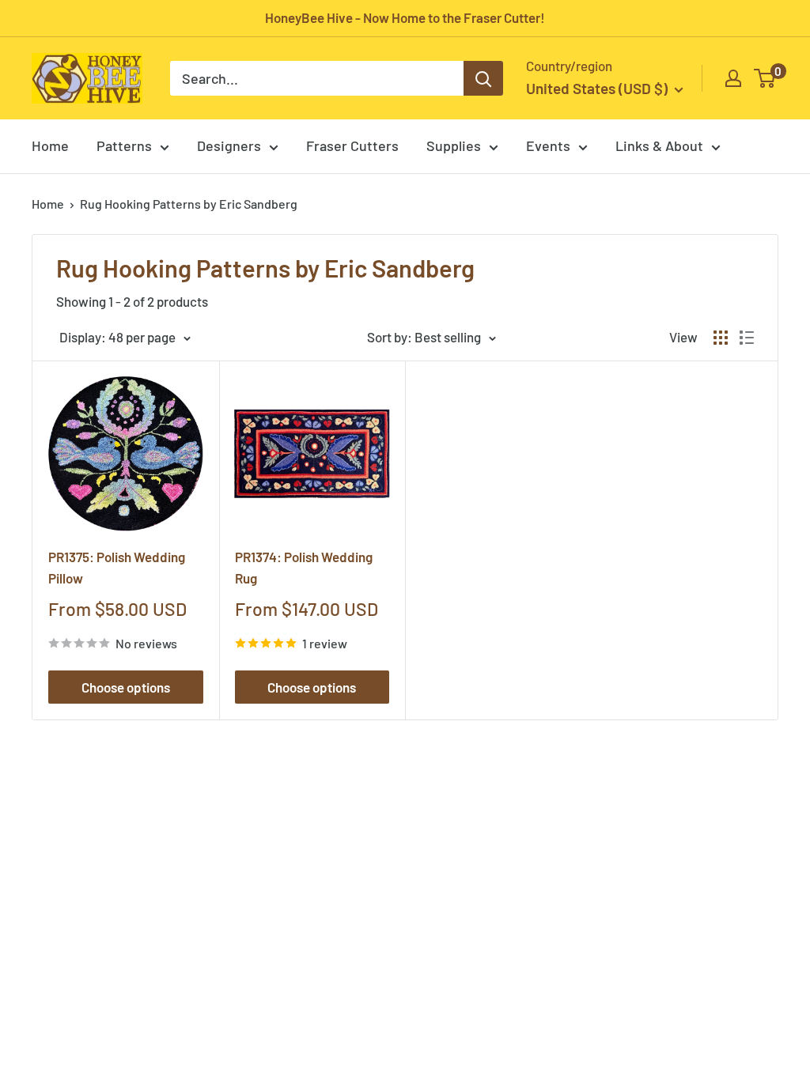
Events (548, 145)
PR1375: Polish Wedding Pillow (116, 567)
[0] (765, 78)
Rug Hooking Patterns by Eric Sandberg (188, 203)
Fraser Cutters (352, 145)
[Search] (483, 78)
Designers (229, 145)
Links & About (659, 145)
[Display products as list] (747, 337)
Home (50, 145)
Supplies (453, 145)
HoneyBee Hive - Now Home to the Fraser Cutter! (405, 17)
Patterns (124, 145)
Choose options (125, 687)
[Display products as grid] (720, 337)
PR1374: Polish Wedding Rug (304, 567)
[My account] (733, 78)
